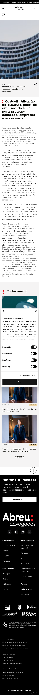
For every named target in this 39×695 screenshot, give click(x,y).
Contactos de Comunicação (10, 678)
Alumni (14, 2)
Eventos (5, 589)
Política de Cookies (7, 660)
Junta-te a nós (26, 589)
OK (19, 382)
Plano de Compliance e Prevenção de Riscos (15, 649)
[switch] (34, 353)
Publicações (6, 584)
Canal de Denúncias (8, 675)
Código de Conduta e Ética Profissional (13, 645)
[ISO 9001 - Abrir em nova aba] (4, 624)
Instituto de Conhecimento (24, 2)
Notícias (5, 579)
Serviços (5, 556)
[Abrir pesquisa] (35, 8)
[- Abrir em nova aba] (7, 607)
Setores (5, 551)
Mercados (6, 561)
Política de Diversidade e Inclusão (12, 663)
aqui (7, 274)
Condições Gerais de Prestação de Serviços (14, 642)
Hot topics (6, 574)
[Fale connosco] (33, 692)
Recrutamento (6, 2)
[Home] (18, 521)
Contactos (36, 2)
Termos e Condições (8, 639)
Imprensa (33, 405)
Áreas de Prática (8, 546)
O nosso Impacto (27, 576)
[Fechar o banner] (36, 311)
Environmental (26, 553)
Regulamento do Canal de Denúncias (13, 672)
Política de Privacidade (8, 654)
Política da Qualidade (8, 657)
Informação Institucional (9, 669)
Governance (25, 563)
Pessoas (24, 584)
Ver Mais (19, 457)
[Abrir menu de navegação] (3, 8)
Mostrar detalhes (26, 375)
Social (23, 558)
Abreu (8, 91)
